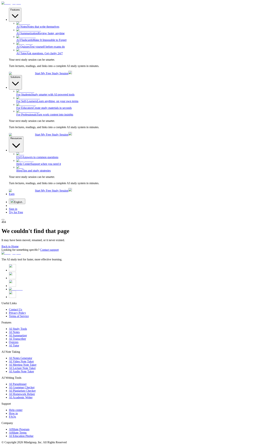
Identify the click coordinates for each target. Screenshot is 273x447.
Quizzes (13, 342)
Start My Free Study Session (51, 73)
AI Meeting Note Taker (22, 364)
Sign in (13, 209)
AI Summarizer (18, 335)
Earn (11, 193)
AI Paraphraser (18, 384)
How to (13, 413)
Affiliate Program (19, 429)
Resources (16, 138)
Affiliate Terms (18, 432)
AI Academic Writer (20, 397)
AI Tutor (14, 345)
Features (15, 9)
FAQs (12, 416)
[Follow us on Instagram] (12, 278)
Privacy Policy (17, 312)
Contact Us (15, 309)
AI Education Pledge (21, 436)
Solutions (15, 77)
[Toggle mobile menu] (2, 219)
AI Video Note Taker (21, 361)
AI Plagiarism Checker (22, 390)
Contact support (49, 249)
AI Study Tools (18, 328)
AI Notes (14, 332)
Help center (15, 410)
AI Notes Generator (20, 358)
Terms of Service (19, 316)
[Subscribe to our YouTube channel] (16, 289)
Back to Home (10, 246)
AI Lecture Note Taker (22, 368)
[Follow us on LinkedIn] (12, 285)
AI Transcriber (17, 338)
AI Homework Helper (22, 394)
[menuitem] (144, 25)
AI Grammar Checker (22, 387)
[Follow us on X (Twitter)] (12, 270)
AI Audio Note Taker (21, 371)
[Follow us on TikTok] (12, 296)
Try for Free (16, 212)
